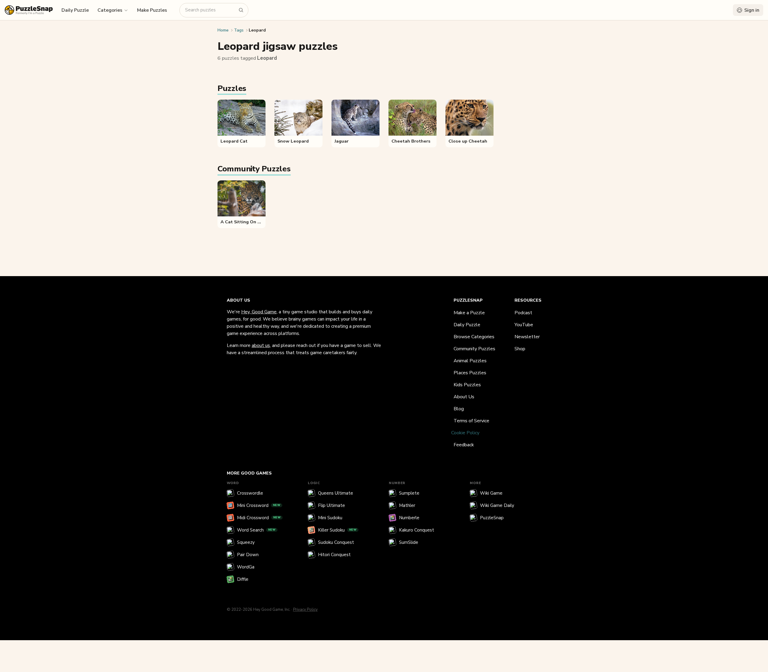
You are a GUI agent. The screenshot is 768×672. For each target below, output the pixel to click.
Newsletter (527, 336)
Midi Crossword (259, 518)
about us (261, 345)
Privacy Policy (305, 609)
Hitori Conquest (334, 555)
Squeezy (246, 542)
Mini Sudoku (330, 518)
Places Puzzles (470, 372)
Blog (459, 408)
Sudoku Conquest (336, 542)
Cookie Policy (465, 432)
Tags (239, 30)
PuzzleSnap (492, 518)
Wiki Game (491, 493)
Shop (519, 348)
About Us (464, 396)
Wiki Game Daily (497, 505)
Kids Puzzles (467, 384)
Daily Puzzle (75, 10)
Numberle (409, 518)
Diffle (242, 579)
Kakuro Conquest (416, 530)
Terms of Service (471, 420)
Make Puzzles (152, 10)
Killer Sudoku (337, 530)
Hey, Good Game (259, 312)
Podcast (523, 312)
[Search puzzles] (241, 10)
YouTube (523, 324)
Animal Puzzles (470, 360)
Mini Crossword (258, 505)
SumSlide (408, 542)
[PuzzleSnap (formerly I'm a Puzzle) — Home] (29, 10)
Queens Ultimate (335, 493)
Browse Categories (474, 336)
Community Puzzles (474, 348)
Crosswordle (250, 493)
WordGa (245, 567)
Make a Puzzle (469, 312)
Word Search (256, 530)
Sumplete (409, 493)
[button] (113, 10)
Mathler (407, 505)
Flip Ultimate (331, 505)
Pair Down (248, 555)
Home (223, 30)
